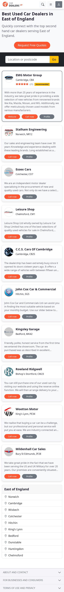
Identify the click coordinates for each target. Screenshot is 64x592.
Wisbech (13, 510)
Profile (47, 116)
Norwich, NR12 (24, 134)
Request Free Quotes (32, 45)
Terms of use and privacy (19, 588)
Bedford (13, 536)
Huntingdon (16, 549)
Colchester (15, 516)
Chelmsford (15, 555)
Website (12, 116)
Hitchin (12, 523)
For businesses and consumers (23, 580)
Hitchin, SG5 (22, 294)
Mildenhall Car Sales (31, 449)
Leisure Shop (25, 209)
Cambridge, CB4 (25, 80)
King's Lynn (15, 529)
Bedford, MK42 (24, 334)
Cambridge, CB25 (25, 254)
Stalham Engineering (31, 129)
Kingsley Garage (28, 329)
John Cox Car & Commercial (36, 289)
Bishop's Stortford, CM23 (30, 374)
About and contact (15, 572)
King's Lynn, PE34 (25, 413)
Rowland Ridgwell (29, 369)
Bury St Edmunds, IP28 (28, 453)
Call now (29, 116)
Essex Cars (23, 169)
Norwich (13, 496)
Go (54, 59)
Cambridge (15, 503)
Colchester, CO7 (24, 174)
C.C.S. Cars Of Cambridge (34, 249)
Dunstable (14, 542)
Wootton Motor (27, 409)
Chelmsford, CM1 (25, 214)
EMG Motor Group (29, 75)
